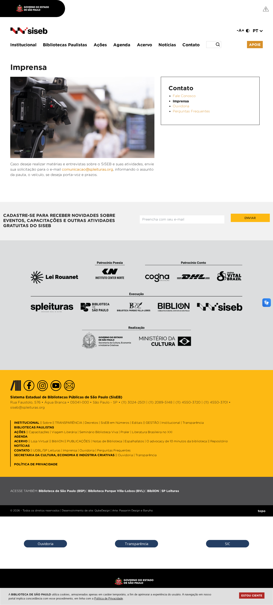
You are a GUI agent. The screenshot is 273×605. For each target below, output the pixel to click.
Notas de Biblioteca (107, 441)
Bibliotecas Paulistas (65, 44)
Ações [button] (100, 44)
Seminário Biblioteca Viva (98, 432)
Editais (137, 422)
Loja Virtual (39, 441)
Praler (125, 432)
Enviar (250, 218)
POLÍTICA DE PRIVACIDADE (36, 464)
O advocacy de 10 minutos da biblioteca (177, 441)
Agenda (121, 44)
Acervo (144, 44)
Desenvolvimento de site (77, 510)
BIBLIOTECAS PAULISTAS (34, 427)
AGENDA (21, 436)
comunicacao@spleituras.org (87, 169)
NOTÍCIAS (22, 445)
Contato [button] (191, 44)
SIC (227, 543)
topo (262, 510)
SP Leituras (170, 490)
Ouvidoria (181, 106)
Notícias (167, 44)
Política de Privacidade (108, 598)
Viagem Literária (64, 432)
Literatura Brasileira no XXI (152, 432)
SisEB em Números (115, 422)
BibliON (58, 441)
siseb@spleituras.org (27, 407)
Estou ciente (251, 595)
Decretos (91, 422)
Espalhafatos (134, 441)
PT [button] (256, 30)
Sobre (47, 422)
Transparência (193, 422)
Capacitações (39, 432)
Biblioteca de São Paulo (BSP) (62, 490)
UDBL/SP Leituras (46, 450)
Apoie (255, 44)
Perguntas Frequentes (191, 111)
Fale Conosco (184, 96)
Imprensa (70, 450)
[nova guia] (266, 9)
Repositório (219, 441)
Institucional (23, 44)
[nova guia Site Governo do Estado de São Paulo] (34, 8)
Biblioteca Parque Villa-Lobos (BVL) (116, 490)
